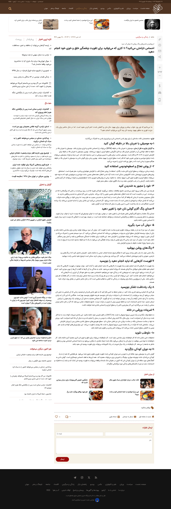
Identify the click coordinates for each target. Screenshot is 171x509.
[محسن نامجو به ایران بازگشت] (152, 24)
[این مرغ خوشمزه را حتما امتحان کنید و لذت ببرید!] (101, 24)
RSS (10, 1)
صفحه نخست (145, 8)
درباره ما (28, 1)
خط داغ (48, 103)
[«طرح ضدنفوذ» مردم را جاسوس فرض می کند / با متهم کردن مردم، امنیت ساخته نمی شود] (30, 321)
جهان (46, 8)
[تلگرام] (75, 477)
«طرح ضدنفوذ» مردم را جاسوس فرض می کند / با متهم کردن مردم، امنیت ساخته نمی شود (30, 339)
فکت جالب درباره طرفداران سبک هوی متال (124, 380)
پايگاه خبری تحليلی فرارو (81, 496)
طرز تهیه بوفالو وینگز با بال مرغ (77, 392)
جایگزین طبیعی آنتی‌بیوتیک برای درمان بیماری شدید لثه (72, 381)
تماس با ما (21, 1)
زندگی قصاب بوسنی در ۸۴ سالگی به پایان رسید (31, 77)
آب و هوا (56, 490)
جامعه (64, 8)
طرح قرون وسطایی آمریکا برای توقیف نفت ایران (31, 164)
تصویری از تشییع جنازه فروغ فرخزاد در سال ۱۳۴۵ (30, 70)
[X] (89, 477)
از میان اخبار (149, 374)
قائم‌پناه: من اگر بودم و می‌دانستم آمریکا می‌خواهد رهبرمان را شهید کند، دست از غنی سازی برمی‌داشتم (30, 85)
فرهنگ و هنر (55, 8)
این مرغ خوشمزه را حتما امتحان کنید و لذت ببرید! (78, 21)
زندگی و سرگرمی (81, 8)
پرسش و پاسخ (78, 490)
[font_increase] (159, 67)
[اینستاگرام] (82, 477)
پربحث (18, 39)
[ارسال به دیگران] (159, 51)
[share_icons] (159, 56)
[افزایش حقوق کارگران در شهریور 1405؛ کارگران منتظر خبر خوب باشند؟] (30, 203)
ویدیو (103, 8)
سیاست (135, 8)
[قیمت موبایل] (160, 100)
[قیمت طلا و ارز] (159, 86)
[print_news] (159, 45)
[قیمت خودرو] (159, 93)
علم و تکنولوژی (119, 8)
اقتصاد (71, 8)
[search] (10, 8)
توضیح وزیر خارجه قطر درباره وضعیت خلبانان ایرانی (29, 153)
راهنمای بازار (94, 8)
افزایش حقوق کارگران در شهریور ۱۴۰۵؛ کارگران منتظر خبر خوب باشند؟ (30, 221)
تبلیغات (34, 1)
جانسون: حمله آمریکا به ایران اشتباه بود (37, 394)
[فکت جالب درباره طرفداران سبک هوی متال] (147, 383)
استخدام (40, 1)
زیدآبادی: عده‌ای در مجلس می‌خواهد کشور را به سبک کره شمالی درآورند (32, 140)
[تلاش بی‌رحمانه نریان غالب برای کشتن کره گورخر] (50, 24)
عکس (109, 8)
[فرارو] (157, 8)
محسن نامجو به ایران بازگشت (133, 20)
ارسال (62, 459)
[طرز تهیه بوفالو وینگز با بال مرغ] (96, 395)
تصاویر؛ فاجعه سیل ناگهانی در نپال (39, 361)
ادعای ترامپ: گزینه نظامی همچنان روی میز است (30, 126)
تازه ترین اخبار (45, 39)
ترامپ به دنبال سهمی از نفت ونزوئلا (35, 55)
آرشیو (14, 1)
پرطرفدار (30, 39)
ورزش (129, 8)
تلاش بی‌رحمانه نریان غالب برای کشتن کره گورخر (28, 21)
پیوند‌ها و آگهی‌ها (92, 490)
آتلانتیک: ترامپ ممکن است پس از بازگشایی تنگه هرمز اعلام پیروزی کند (31, 111)
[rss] (96, 477)
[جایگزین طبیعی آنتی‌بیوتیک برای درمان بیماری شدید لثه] (96, 383)
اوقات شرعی (66, 490)
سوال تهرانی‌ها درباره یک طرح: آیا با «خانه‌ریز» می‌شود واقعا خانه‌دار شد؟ (32, 63)
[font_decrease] (159, 75)
